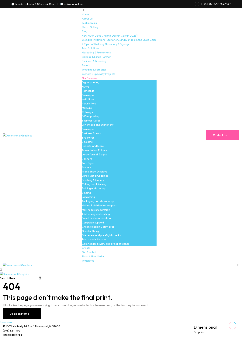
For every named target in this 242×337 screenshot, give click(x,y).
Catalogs (87, 112)
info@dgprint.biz (73, 3)
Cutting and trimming (94, 184)
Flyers (85, 86)
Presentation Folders (94, 150)
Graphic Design (91, 231)
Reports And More (93, 146)
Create (86, 248)
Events (86, 65)
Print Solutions (90, 48)
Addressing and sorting (96, 214)
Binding (86, 192)
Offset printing (90, 116)
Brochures (88, 137)
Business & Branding (94, 61)
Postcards (88, 90)
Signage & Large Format (96, 57)
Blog (84, 31)
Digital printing (90, 82)
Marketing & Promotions (96, 52)
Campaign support (93, 222)
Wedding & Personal (94, 69)
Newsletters (89, 103)
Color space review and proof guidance (106, 243)
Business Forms (91, 133)
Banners (87, 159)
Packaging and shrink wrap (98, 201)
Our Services (89, 78)
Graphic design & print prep (98, 226)
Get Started (89, 252)
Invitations (88, 99)
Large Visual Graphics (95, 175)
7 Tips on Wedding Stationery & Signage (106, 44)
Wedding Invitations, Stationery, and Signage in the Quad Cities (119, 40)
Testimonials (89, 23)
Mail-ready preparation (96, 210)
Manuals (87, 108)
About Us (87, 18)
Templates (88, 260)
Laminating (88, 197)
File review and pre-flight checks (101, 235)
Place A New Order (93, 256)
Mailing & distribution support (99, 205)
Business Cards (91, 120)
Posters (86, 167)
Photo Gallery (90, 27)
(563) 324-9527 (222, 3)
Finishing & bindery (93, 180)
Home (85, 14)
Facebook (6, 322)
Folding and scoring (93, 188)
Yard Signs (88, 163)
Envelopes (88, 95)
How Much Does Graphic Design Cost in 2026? (110, 35)
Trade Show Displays (94, 171)
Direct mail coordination (96, 218)
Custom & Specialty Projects (98, 74)
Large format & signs (94, 154)
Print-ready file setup (94, 239)
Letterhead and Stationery (97, 124)
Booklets (87, 141)
